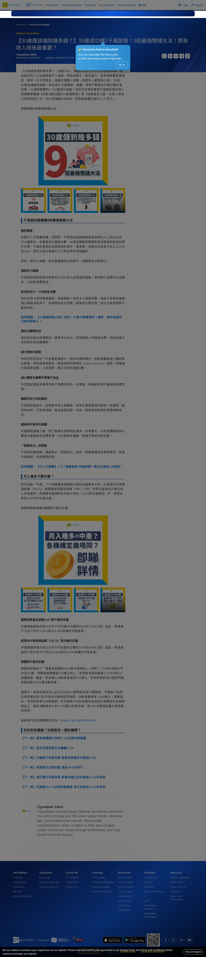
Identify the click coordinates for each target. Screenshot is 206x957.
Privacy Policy (127, 950)
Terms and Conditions (153, 950)
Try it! (122, 64)
